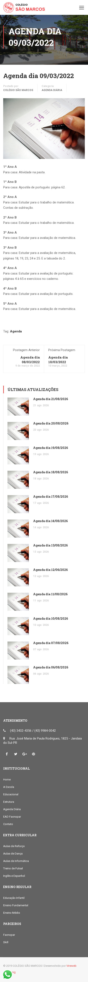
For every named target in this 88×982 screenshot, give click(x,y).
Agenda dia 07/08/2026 (50, 643)
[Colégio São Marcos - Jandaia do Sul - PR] (24, 8)
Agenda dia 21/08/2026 (50, 399)
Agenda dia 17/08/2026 (50, 497)
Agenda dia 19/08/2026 (50, 448)
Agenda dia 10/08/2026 (50, 618)
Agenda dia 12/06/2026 (50, 570)
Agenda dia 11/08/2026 (50, 594)
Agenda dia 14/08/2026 (50, 521)
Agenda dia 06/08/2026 (50, 667)
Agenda (16, 331)
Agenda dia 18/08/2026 (50, 472)
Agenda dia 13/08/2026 (50, 545)
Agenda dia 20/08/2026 (50, 423)
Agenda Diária (52, 90)
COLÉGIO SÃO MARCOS (18, 90)
